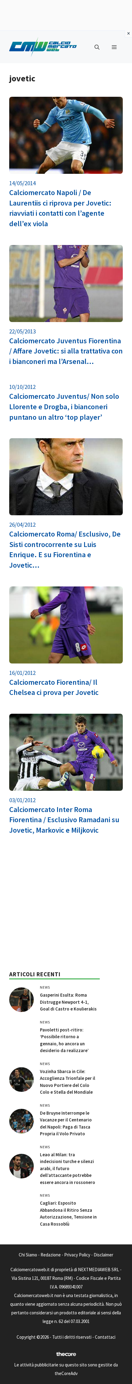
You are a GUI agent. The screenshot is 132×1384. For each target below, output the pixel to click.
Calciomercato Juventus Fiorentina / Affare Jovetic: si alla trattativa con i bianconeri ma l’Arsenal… (66, 351)
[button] (97, 47)
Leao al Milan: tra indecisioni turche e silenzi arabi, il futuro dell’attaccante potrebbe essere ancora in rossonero (67, 1168)
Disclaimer (103, 1255)
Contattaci (105, 1337)
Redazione (51, 1255)
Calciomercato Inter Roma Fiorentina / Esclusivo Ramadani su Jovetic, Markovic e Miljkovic (64, 820)
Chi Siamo (28, 1255)
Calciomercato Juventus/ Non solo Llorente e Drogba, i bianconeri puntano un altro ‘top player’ (64, 406)
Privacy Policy (77, 1255)
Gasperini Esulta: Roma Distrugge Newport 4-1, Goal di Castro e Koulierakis (68, 1002)
